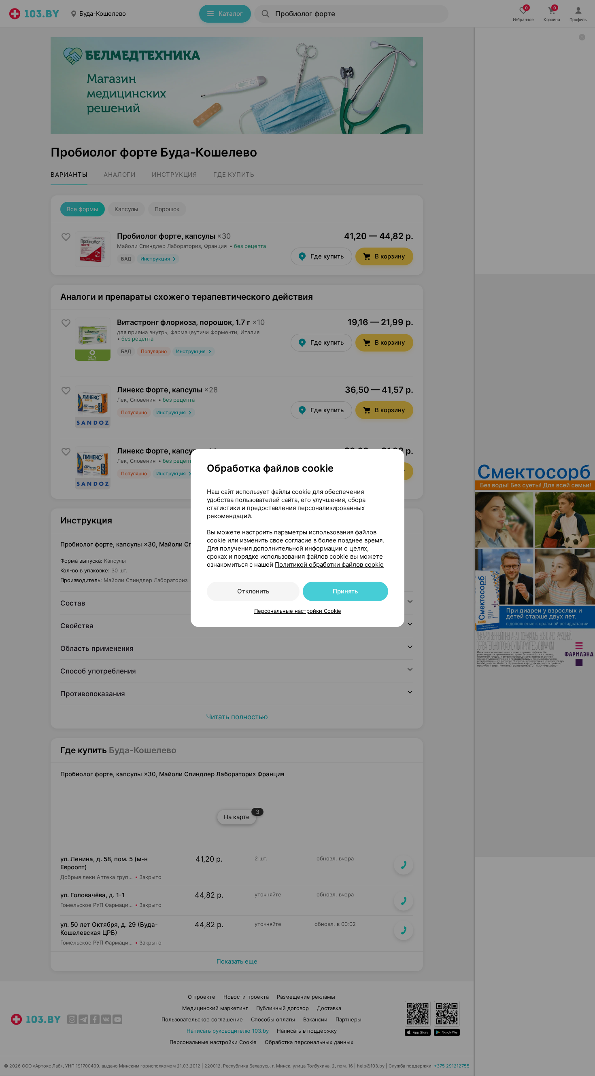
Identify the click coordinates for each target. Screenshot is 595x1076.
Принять (345, 591)
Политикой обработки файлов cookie (329, 564)
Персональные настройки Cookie (297, 611)
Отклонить (253, 591)
